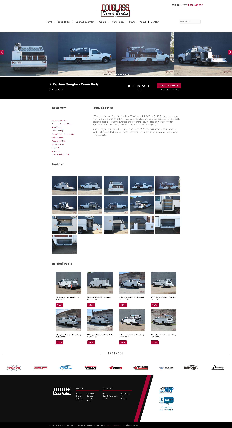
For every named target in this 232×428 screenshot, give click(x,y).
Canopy (90, 396)
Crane (78, 396)
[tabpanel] (29, 54)
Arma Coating (57, 131)
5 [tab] (110, 74)
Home (49, 22)
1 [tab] (103, 74)
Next (230, 52)
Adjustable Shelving (60, 120)
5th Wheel (91, 393)
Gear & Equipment (85, 22)
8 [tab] (115, 74)
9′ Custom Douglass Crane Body (67, 297)
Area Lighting (57, 127)
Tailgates (55, 151)
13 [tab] (123, 74)
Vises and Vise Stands (60, 154)
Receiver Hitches (58, 141)
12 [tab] (122, 74)
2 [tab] (105, 74)
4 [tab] (108, 74)
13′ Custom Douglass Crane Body (99, 297)
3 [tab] (106, 74)
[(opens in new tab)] (15, 367)
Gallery (102, 22)
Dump (89, 401)
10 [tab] (118, 74)
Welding (79, 398)
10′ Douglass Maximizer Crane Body (163, 297)
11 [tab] (120, 74)
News (132, 22)
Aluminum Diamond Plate (62, 124)
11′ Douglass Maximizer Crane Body (131, 297)
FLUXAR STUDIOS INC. (113, 425)
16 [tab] (128, 74)
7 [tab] (113, 74)
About (143, 22)
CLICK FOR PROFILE (166, 410)
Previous (2, 52)
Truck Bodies (64, 22)
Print (140, 90)
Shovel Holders (58, 144)
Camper (79, 401)
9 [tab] (116, 74)
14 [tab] (125, 74)
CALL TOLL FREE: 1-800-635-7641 (169, 89)
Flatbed (90, 398)
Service (79, 393)
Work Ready (117, 22)
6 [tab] (111, 74)
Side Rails (56, 148)
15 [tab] (127, 74)
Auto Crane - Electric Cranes (63, 134)
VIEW (59, 305)
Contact (155, 22)
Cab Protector (57, 137)
